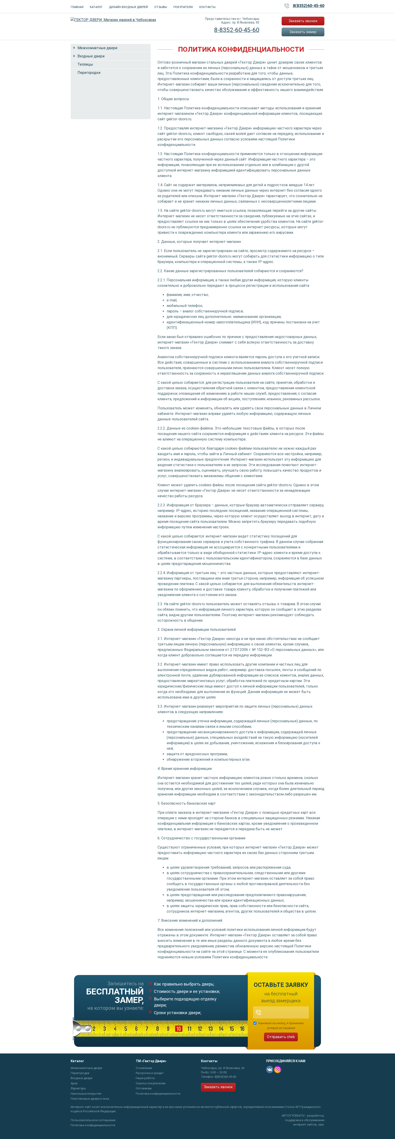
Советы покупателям (150, 1083)
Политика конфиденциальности (158, 1093)
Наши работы (145, 1078)
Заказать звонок (303, 21)
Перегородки (88, 72)
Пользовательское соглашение (93, 1120)
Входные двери (90, 56)
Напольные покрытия (86, 1093)
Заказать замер (303, 32)
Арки (74, 1083)
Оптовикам (144, 1088)
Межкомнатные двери (97, 48)
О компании (144, 1068)
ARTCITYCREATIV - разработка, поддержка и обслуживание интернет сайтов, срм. (303, 1120)
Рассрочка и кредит (150, 1073)
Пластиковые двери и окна (90, 1098)
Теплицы (85, 64)
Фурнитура (78, 1088)
